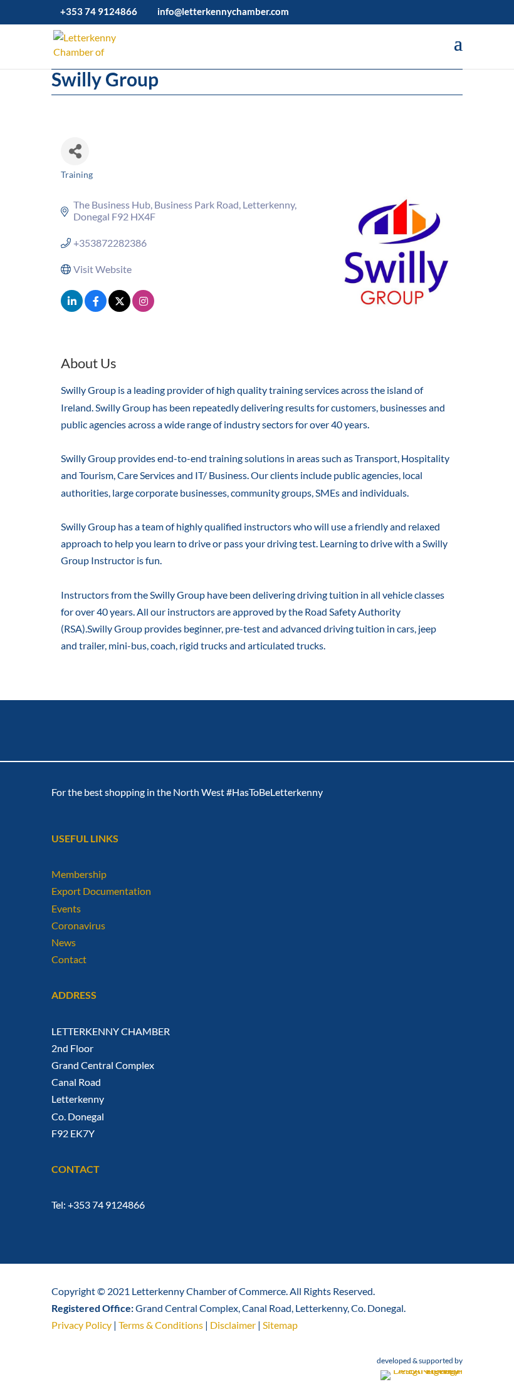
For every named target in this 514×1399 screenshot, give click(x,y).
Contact (69, 959)
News (63, 942)
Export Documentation (101, 891)
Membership (79, 874)
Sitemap (280, 1325)
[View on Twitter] (119, 308)
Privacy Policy (81, 1325)
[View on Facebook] (96, 308)
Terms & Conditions (160, 1325)
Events (66, 908)
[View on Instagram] (143, 308)
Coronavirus (78, 925)
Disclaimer (233, 1325)
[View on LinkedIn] (72, 308)
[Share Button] (75, 151)
